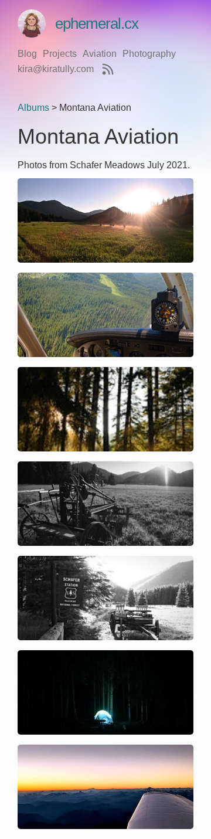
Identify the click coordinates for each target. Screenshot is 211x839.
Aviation (100, 54)
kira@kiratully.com (56, 69)
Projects (60, 54)
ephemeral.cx (96, 23)
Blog (27, 54)
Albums (33, 108)
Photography (149, 54)
